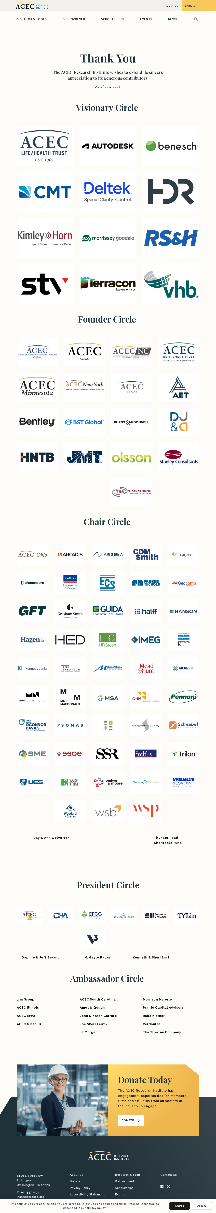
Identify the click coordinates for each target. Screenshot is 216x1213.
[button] (196, 19)
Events (146, 19)
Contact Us (168, 1175)
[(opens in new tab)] (45, 145)
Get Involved (74, 19)
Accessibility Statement (87, 1194)
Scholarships (112, 19)
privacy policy (96, 1207)
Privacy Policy (80, 1188)
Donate (190, 5)
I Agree (179, 1205)
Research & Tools (31, 19)
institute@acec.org (30, 1196)
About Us (171, 5)
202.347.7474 (30, 1192)
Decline (202, 1205)
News (172, 19)
